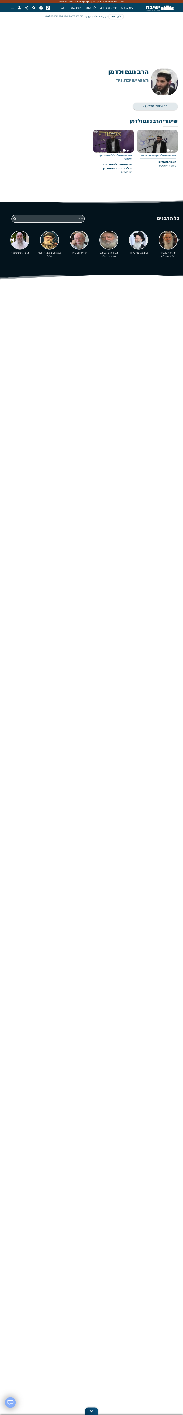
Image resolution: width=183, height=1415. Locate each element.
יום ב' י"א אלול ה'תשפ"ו (96, 17)
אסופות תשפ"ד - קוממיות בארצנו (158, 155)
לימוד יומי (116, 17)
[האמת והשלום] (157, 151)
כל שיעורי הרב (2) (155, 106)
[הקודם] (12, 240)
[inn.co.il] (48, 8)
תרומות (63, 8)
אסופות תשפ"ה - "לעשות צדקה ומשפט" (115, 157)
